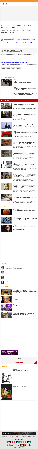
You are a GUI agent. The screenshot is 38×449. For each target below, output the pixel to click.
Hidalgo (13, 68)
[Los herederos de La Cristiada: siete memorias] (6, 299)
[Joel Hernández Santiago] (2, 268)
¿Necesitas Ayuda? (19, 439)
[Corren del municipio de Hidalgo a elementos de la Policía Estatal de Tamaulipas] (6, 93)
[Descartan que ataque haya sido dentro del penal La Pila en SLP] (6, 88)
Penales (8, 68)
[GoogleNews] (26, 442)
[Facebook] (8, 442)
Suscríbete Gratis (19, 362)
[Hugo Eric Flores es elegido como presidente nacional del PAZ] (6, 307)
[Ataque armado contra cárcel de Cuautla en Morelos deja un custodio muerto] (6, 82)
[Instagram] (14, 442)
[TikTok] (17, 442)
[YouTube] (12, 442)
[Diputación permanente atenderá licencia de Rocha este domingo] (6, 106)
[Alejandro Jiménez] (2, 277)
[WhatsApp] (23, 442)
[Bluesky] (21, 442)
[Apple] (28, 442)
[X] (10, 442)
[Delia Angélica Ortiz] (2, 272)
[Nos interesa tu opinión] (19, 433)
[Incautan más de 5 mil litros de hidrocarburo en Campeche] (6, 134)
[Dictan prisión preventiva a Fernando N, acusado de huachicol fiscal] (6, 315)
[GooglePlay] (30, 442)
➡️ (1, 62)
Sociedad (3, 68)
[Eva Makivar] (2, 282)
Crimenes (18, 68)
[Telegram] (19, 442)
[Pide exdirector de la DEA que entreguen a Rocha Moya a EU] (6, 126)
